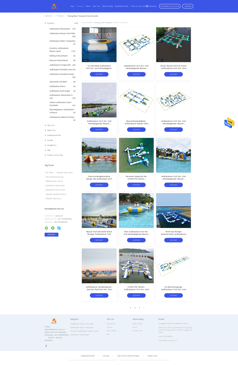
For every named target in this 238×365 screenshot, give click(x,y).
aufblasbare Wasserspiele (55, 190)
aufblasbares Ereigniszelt (62, 65)
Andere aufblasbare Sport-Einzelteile (62, 103)
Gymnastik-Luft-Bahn (62, 82)
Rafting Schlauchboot (62, 56)
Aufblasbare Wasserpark (62, 29)
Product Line (137, 330)
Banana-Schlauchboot (62, 60)
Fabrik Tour (51, 130)
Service (109, 327)
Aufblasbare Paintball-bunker (62, 75)
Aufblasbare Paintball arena (62, 69)
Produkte (79, 6)
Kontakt (50, 140)
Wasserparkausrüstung (54, 177)
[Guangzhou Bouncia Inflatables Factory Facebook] (46, 346)
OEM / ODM (137, 324)
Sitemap (106, 356)
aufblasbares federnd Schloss (62, 118)
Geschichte (111, 324)
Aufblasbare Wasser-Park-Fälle (62, 35)
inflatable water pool (53, 198)
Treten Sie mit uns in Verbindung (143, 6)
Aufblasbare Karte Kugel (62, 91)
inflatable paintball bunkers (55, 194)
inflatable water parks (64, 172)
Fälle (49, 150)
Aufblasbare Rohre (62, 86)
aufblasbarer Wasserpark (55, 185)
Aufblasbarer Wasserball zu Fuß (62, 96)
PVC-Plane (49, 172)
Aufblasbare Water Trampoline (62, 42)
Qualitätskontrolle (122, 6)
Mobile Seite (152, 356)
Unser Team (111, 330)
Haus (72, 6)
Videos (88, 6)
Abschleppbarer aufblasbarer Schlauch (62, 111)
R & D (135, 327)
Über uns (96, 6)
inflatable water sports (54, 181)
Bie (108, 334)
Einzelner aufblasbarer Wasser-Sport (62, 49)
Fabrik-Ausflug (107, 6)
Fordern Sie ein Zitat (170, 6)
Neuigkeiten (51, 145)
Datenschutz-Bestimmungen (128, 356)
